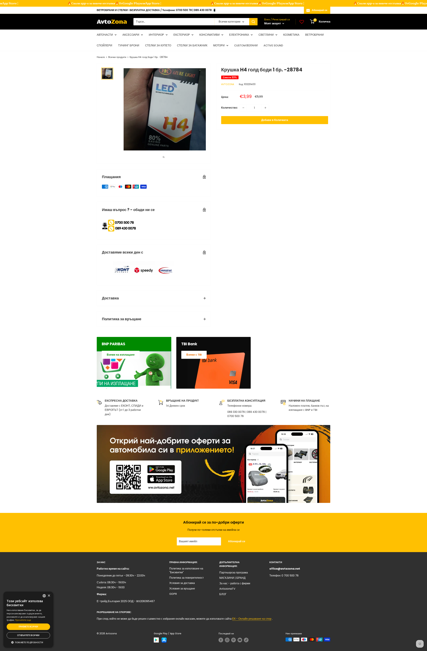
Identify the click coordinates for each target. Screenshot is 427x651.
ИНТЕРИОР (156, 35)
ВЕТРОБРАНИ (314, 35)
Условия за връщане (182, 588)
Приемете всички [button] (28, 626)
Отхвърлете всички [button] (28, 635)
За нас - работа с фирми (234, 583)
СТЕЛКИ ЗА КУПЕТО (158, 45)
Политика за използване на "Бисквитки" (186, 570)
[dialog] (28, 620)
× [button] (49, 595)
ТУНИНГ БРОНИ (128, 45)
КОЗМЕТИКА (291, 35)
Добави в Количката (274, 120)
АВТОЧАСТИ (105, 35)
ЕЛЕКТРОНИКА (239, 35)
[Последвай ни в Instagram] (227, 639)
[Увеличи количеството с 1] (265, 107)
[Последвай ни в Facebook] (221, 639)
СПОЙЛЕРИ (104, 45)
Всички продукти (117, 57)
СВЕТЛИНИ (266, 35)
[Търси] (253, 21)
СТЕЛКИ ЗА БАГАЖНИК (192, 45)
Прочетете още (23, 620)
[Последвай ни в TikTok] (246, 639)
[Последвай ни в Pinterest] (233, 639)
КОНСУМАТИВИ (209, 35)
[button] (28, 642)
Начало (101, 57)
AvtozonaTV (227, 589)
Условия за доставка (182, 583)
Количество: (229, 108)
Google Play (121, 3)
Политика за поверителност (186, 578)
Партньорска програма (233, 572)
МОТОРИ (219, 45)
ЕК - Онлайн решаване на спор (251, 619)
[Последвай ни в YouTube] (240, 639)
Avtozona (227, 84)
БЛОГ (223, 594)
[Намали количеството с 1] (243, 107)
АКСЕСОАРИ (130, 35)
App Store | (143, 3)
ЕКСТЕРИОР (181, 35)
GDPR (173, 594)
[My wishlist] (301, 21)
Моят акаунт (273, 23)
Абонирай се (319, 10)
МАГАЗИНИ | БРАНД (232, 578)
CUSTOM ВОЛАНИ (246, 45)
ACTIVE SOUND (273, 45)
